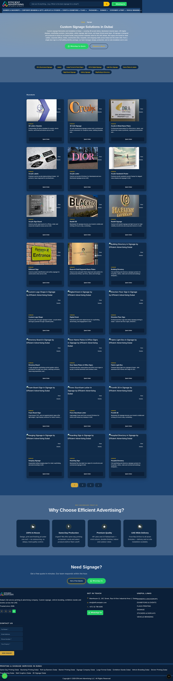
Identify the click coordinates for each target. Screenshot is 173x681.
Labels (59, 67)
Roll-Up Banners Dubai (48, 670)
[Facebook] (1, 611)
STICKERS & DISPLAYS (146, 613)
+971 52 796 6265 (96, 607)
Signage (103, 10)
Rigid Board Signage (69, 72)
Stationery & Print (117, 10)
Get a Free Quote (76, 581)
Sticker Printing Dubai (159, 670)
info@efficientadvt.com (98, 603)
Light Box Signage (112, 67)
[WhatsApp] (14, 611)
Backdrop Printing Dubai (29, 670)
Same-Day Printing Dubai (9, 670)
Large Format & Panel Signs (74, 67)
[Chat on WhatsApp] (4, 676)
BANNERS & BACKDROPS (147, 599)
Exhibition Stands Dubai (122, 670)
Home (83, 22)
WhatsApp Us (98, 581)
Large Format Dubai (103, 670)
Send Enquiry (7, 653)
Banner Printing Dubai (67, 670)
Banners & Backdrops (11, 10)
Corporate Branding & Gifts (33, 10)
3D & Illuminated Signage (44, 67)
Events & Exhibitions (70, 10)
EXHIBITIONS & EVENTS (146, 603)
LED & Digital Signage (95, 67)
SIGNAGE (141, 610)
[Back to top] (169, 676)
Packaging (93, 10)
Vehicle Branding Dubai (140, 670)
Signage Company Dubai (85, 670)
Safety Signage (85, 72)
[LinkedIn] (10, 611)
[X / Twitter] (6, 611)
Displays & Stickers (52, 10)
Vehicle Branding (133, 10)
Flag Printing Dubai (7, 673)
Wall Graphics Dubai (23, 673)
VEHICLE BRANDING (145, 617)
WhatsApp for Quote (77, 46)
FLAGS (83, 10)
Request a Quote (99, 46)
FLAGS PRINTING (144, 606)
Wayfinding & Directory (102, 72)
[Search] (107, 4)
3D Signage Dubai (39, 673)
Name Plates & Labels (129, 67)
